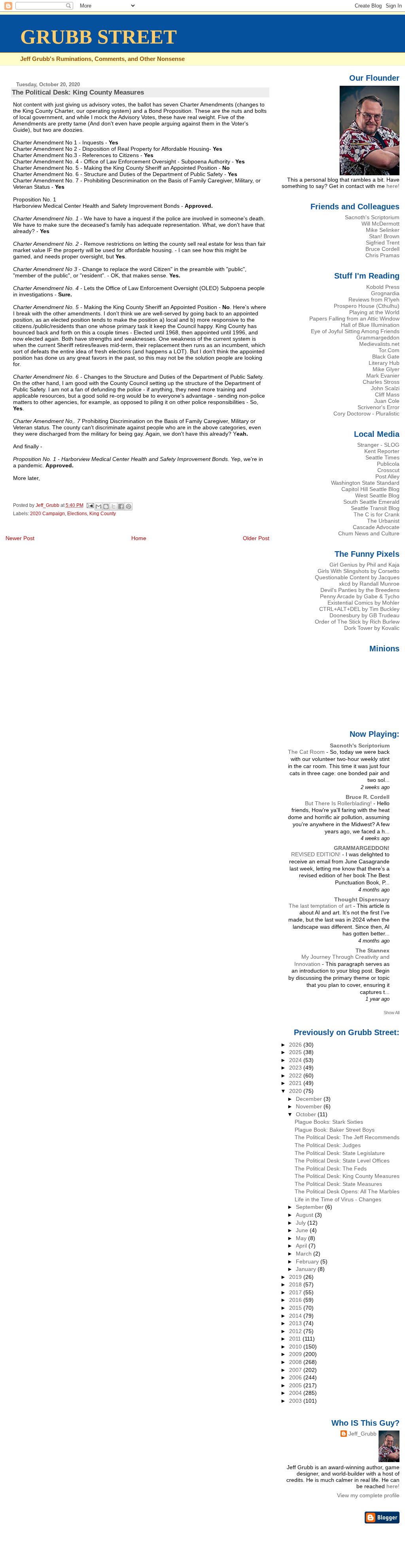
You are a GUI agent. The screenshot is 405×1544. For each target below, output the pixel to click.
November (310, 1106)
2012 (296, 1331)
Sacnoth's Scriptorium (372, 217)
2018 (296, 1284)
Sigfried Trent (382, 242)
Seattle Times (382, 457)
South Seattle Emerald (371, 502)
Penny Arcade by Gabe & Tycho (359, 596)
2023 (296, 1067)
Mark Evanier (382, 375)
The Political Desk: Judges (328, 1145)
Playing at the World (374, 312)
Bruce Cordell (382, 249)
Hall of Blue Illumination (370, 325)
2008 (296, 1362)
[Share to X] (113, 506)
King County (102, 513)
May (302, 1238)
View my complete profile (368, 1495)
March (304, 1253)
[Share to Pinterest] (128, 506)
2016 (296, 1300)
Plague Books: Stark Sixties (329, 1122)
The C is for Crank (376, 514)
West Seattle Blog (377, 495)
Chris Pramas (382, 255)
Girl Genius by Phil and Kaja (364, 564)
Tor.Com (389, 350)
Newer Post (20, 538)
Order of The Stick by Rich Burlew (357, 621)
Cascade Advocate (376, 527)
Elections (77, 513)
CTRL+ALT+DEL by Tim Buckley (359, 609)
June (303, 1230)
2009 (296, 1354)
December (310, 1099)
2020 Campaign (47, 513)
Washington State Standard (365, 483)
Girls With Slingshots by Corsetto (358, 571)
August (305, 1215)
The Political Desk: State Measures (338, 1184)
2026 (296, 1044)
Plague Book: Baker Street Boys (335, 1130)
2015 (296, 1308)
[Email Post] (90, 505)
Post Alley (387, 476)
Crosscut (388, 470)
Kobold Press (382, 287)
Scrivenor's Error (378, 407)
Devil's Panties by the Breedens (359, 590)
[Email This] (98, 506)
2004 (296, 1393)
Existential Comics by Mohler (363, 602)
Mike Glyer (386, 369)
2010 (296, 1346)
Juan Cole (386, 401)
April (302, 1245)
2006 (296, 1377)
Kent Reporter (381, 451)
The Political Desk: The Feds (331, 1168)
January (307, 1269)
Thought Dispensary (362, 899)
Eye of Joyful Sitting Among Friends (355, 331)
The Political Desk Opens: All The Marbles (347, 1191)
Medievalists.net (379, 344)
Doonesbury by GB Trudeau (364, 615)
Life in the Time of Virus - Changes (338, 1199)
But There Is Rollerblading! (339, 803)
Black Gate (385, 356)
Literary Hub (384, 363)
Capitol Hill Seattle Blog (370, 489)
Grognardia (385, 293)
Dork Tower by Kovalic (371, 628)
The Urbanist (383, 521)
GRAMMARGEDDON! (362, 848)
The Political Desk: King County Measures (347, 1176)
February (308, 1261)
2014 (296, 1316)
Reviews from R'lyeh (373, 299)
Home (138, 538)
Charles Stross (381, 382)
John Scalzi (385, 388)
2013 (296, 1323)
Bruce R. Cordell (368, 797)
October (307, 1114)
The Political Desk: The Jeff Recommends (347, 1137)
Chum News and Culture (368, 533)
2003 (296, 1401)
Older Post (256, 538)
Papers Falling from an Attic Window (354, 318)
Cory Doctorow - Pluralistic (366, 413)
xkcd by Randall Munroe (369, 583)
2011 (296, 1338)
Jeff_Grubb (362, 1433)
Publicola (388, 464)
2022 (296, 1075)
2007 (296, 1370)
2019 (296, 1277)
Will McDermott (380, 223)
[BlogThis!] (106, 506)
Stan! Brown (384, 236)
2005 (296, 1385)
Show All (391, 1012)
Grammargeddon (377, 337)
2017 (296, 1292)
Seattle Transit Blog (375, 508)
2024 (296, 1060)
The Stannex (373, 950)
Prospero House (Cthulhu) (366, 306)
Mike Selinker (382, 230)
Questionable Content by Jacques (357, 577)
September (310, 1207)
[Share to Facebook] (121, 506)
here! (392, 186)
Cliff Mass (387, 394)
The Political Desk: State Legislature (340, 1153)
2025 (296, 1052)
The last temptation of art (321, 906)
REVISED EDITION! (316, 854)
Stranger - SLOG (378, 445)
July (301, 1223)
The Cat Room (307, 752)
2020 (296, 1091)
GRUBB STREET (98, 37)
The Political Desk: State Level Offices (342, 1160)
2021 (296, 1083)
